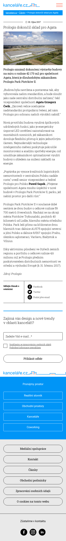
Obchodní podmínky (33, 480)
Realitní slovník (33, 395)
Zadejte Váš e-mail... (18, 336)
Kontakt (33, 459)
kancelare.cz (11, 13)
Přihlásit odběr (33, 358)
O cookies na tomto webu (33, 501)
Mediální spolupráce (33, 448)
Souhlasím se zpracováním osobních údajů (30, 344)
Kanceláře (33, 416)
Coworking (33, 427)
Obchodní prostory (33, 406)
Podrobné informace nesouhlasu (25, 347)
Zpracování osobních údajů (33, 491)
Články (22, 13)
